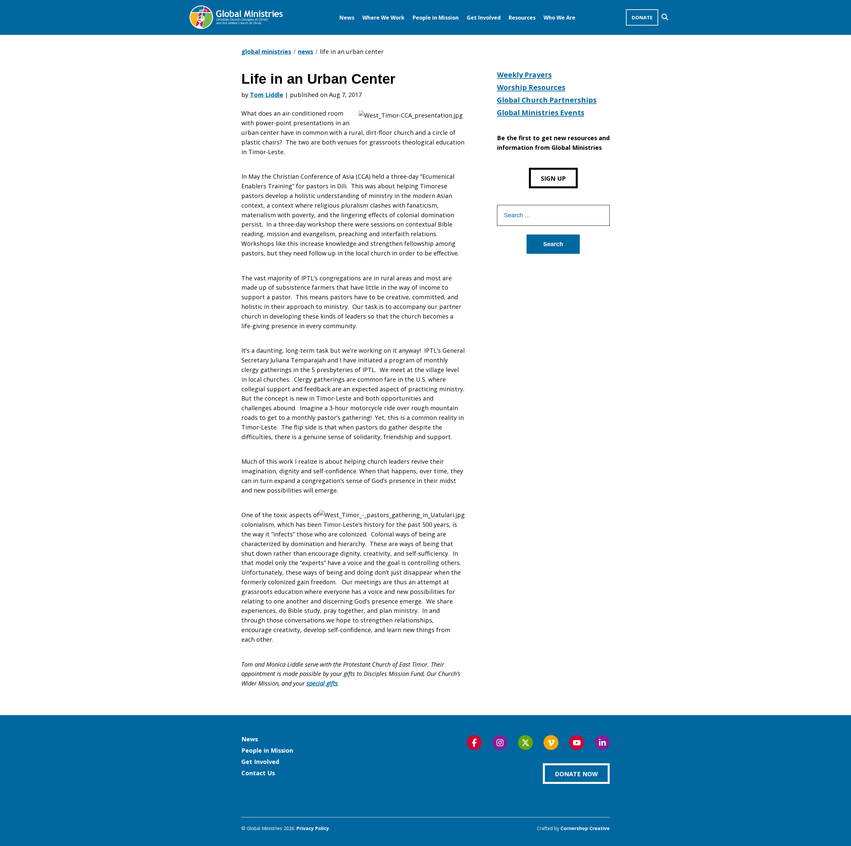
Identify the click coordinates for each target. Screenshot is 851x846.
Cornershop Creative (585, 828)
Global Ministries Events (540, 112)
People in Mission (436, 17)
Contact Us (258, 773)
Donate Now (576, 774)
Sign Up (553, 178)
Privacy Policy (313, 828)
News (346, 17)
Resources (522, 17)
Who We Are (559, 17)
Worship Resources (531, 87)
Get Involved (484, 17)
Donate (642, 17)
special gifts (322, 683)
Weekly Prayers (524, 74)
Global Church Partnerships (547, 100)
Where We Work (383, 17)
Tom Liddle (266, 95)
